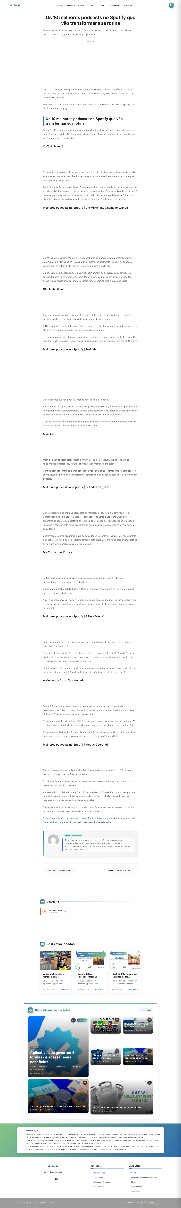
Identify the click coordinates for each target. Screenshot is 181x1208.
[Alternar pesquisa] (171, 5)
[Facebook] (48, 1179)
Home (59, 5)
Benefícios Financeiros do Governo (81, 5)
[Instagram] (56, 1179)
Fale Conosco (98, 1187)
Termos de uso (99, 1173)
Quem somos (98, 1177)
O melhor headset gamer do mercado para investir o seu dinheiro (77, 822)
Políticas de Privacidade (102, 1182)
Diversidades (113, 5)
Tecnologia (127, 5)
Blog (102, 5)
